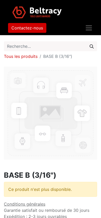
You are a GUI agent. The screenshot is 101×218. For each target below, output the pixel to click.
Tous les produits (21, 56)
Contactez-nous (27, 27)
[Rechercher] (91, 46)
